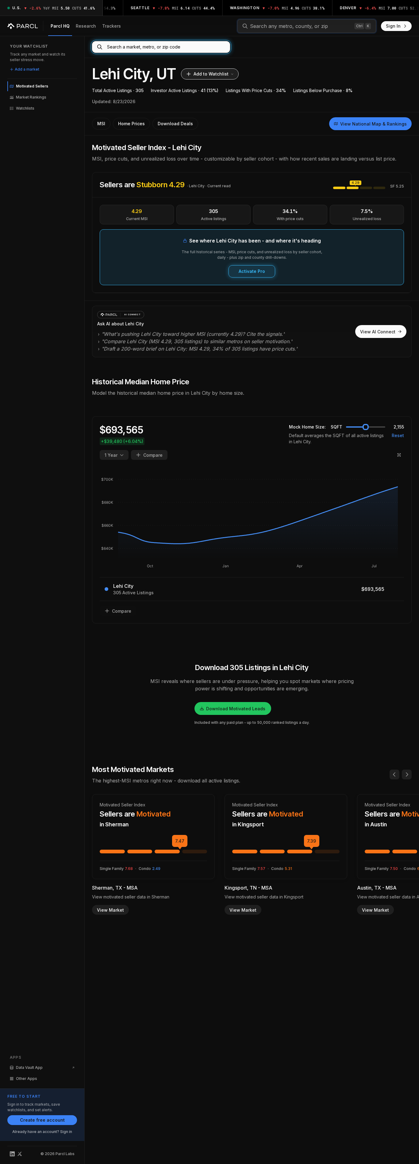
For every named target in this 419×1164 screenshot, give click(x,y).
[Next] (407, 774)
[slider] (366, 427)
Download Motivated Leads (235, 708)
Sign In (393, 26)
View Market (110, 910)
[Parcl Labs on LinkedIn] (12, 1153)
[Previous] (394, 774)
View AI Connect (377, 331)
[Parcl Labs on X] (19, 1153)
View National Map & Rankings (373, 123)
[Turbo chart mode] (399, 455)
